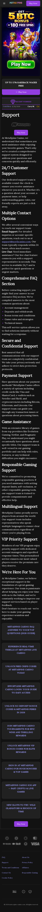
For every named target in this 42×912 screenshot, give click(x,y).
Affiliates (25, 868)
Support (5, 862)
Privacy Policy (27, 862)
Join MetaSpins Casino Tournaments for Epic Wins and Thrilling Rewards (21, 730)
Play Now (33, 3)
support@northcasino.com (16, 241)
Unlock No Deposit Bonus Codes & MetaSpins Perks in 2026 (21, 709)
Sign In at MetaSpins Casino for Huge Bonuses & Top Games (21, 768)
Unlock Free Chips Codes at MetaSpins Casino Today (20, 669)
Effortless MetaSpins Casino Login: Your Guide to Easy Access (21, 689)
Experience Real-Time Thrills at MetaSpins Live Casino (21, 649)
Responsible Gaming (30, 873)
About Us (25, 857)
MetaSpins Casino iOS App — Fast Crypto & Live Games (21, 788)
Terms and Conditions (10, 868)
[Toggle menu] (4, 3)
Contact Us (6, 873)
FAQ (3, 857)
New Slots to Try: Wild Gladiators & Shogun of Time (21, 808)
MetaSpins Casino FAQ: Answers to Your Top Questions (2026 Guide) (21, 630)
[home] (16, 4)
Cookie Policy (7, 878)
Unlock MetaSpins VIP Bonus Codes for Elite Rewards (21, 748)
